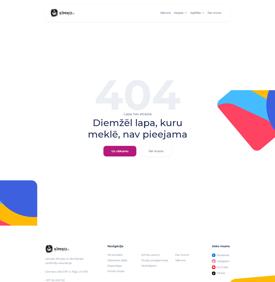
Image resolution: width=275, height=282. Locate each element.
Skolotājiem (149, 265)
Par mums (214, 12)
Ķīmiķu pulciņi (150, 255)
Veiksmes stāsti (117, 260)
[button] (180, 13)
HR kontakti (115, 255)
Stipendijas (114, 265)
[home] (65, 13)
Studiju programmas (154, 260)
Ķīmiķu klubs (115, 271)
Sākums (165, 12)
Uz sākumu (119, 151)
